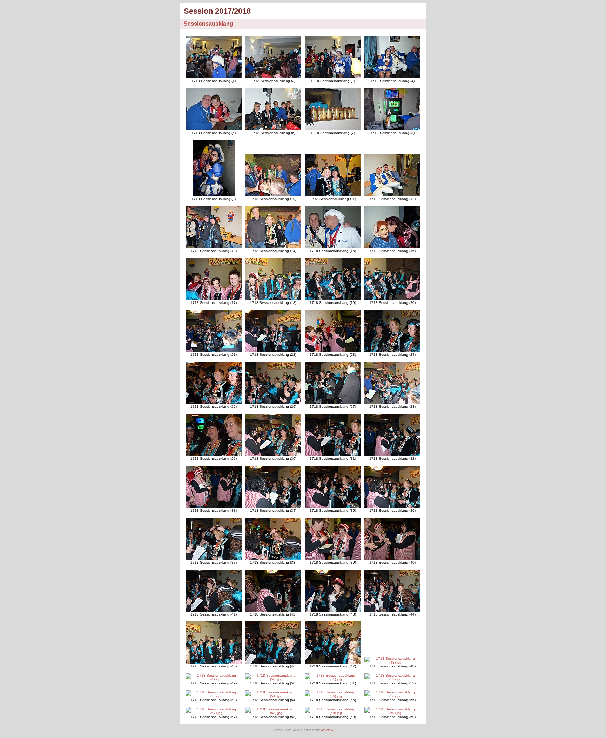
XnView (327, 730)
